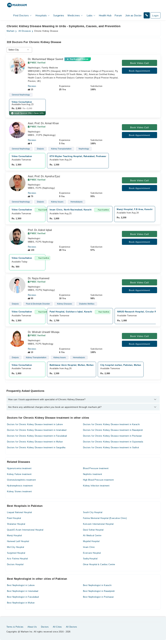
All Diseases (24, 31)
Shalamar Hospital (16, 524)
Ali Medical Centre (92, 535)
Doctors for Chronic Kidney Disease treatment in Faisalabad (37, 436)
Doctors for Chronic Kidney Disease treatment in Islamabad (36, 430)
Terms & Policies (15, 627)
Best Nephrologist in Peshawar (98, 597)
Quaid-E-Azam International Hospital (25, 530)
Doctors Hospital (15, 564)
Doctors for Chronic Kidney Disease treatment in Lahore (35, 424)
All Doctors (71, 627)
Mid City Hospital (15, 547)
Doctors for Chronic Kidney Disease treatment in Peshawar (112, 436)
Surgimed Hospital (16, 553)
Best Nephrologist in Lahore (21, 585)
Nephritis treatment (92, 474)
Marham (11, 31)
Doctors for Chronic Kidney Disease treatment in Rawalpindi (113, 430)
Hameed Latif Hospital (18, 541)
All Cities (57, 627)
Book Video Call (139, 63)
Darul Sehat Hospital (93, 530)
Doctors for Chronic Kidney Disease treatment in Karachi (111, 424)
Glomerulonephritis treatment (21, 480)
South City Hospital (92, 512)
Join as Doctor (133, 15)
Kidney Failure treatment (19, 474)
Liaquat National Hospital (19, 512)
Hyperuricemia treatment (19, 468)
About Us (32, 627)
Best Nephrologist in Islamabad (22, 591)
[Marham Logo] (17, 6)
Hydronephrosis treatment (20, 485)
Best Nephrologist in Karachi (97, 585)
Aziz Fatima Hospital (17, 558)
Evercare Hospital (92, 553)
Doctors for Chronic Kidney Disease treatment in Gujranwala (113, 441)
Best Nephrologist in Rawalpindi (99, 591)
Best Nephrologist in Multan (21, 603)
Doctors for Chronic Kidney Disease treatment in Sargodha (36, 447)
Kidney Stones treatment (19, 491)
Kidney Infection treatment (96, 485)
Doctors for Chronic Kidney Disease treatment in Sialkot (111, 447)
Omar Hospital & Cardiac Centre (99, 564)
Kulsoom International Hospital (98, 524)
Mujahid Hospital (91, 541)
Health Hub (105, 15)
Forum (118, 15)
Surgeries (58, 15)
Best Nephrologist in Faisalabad (23, 597)
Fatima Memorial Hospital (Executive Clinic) (105, 518)
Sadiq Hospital (90, 558)
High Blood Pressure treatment (98, 480)
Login (155, 15)
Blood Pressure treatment (95, 468)
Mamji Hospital (14, 535)
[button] (147, 15)
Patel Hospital (14, 518)
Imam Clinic (89, 547)
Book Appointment (139, 71)
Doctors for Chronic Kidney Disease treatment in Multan (35, 441)
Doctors (45, 627)
